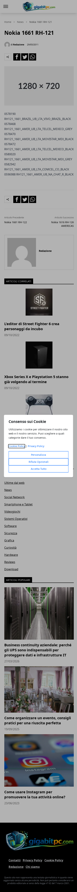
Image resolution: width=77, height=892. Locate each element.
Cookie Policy (17, 446)
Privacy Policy (36, 446)
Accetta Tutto (38, 469)
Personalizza (38, 455)
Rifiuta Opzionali (39, 462)
